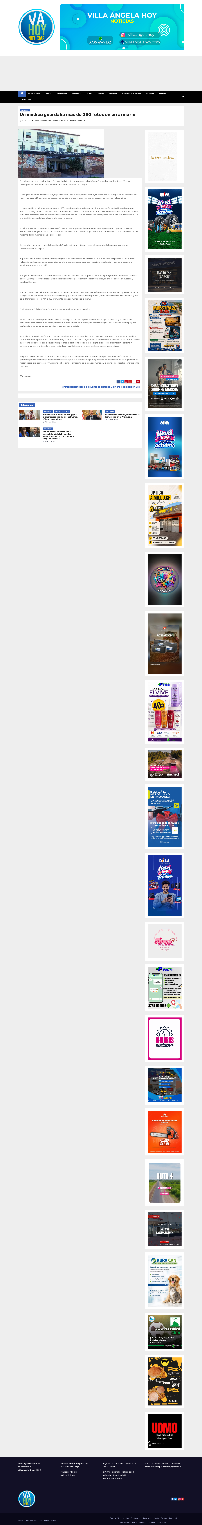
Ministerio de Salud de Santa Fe (54, 120)
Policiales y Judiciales (131, 94)
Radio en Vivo (34, 94)
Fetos (36, 120)
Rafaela (72, 120)
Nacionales (76, 94)
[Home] (22, 94)
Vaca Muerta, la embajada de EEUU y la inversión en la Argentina (122, 415)
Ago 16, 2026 (112, 419)
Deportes (150, 94)
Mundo (90, 94)
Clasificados (26, 99)
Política (101, 94)
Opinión (162, 94)
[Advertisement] (101, 73)
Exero (55, 1520)
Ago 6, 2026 (50, 441)
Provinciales (62, 94)
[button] (183, 96)
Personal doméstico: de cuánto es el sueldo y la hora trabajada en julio (101, 386)
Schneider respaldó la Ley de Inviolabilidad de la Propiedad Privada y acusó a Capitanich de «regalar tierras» (58, 435)
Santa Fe (81, 120)
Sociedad (113, 94)
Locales (48, 94)
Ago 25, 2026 (50, 422)
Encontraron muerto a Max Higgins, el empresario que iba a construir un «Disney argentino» (60, 416)
